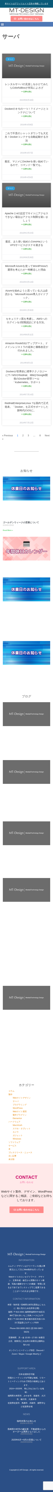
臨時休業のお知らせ (26, 1421)
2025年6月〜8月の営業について (26, 1440)
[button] (2, 24)
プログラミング (20, 1104)
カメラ (16, 1132)
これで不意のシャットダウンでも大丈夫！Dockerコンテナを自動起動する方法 (26, 137)
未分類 (11, 1159)
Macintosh (17, 1125)
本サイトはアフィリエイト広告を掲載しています (26, 3)
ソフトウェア (14, 1142)
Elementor (17, 1118)
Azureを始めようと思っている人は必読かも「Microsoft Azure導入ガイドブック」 (26, 294)
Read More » (8, 530)
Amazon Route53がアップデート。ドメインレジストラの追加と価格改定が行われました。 (26, 347)
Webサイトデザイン (22, 1098)
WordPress (18, 1108)
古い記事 (12, 1156)
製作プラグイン (20, 1115)
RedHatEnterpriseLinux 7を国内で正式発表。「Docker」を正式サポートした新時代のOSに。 (26, 407)
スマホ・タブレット (22, 1128)
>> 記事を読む (26, 92)
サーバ (16, 1101)
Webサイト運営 (20, 1111)
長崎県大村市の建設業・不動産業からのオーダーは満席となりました (26, 1430)
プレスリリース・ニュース (20, 1152)
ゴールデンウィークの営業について (21, 522)
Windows (17, 1138)
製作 (10, 1094)
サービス (12, 1145)
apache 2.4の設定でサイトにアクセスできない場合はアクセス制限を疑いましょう (26, 217)
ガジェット (18, 1135)
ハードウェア (14, 1121)
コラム (11, 1091)
